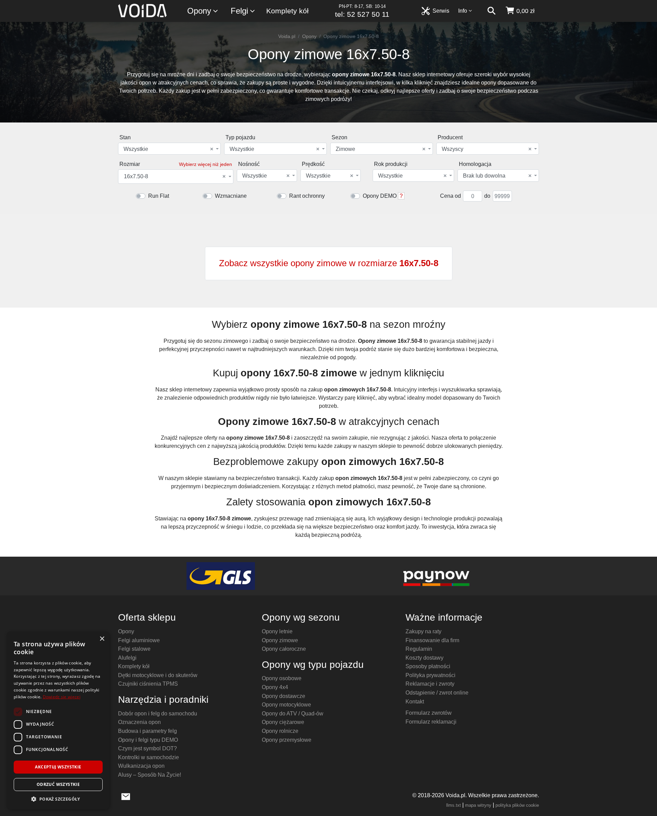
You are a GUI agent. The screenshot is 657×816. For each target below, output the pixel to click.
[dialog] (58, 720)
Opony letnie (277, 631)
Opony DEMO (380, 196)
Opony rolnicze (280, 731)
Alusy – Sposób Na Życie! (149, 775)
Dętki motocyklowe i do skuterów (157, 675)
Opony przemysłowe (286, 740)
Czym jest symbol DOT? (147, 748)
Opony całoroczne (284, 649)
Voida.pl (286, 36)
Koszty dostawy (424, 658)
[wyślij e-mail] (126, 796)
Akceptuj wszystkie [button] (58, 767)
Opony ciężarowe (283, 722)
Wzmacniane (231, 196)
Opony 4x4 (275, 687)
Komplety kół (287, 11)
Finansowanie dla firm (432, 640)
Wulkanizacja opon (141, 766)
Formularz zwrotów (428, 713)
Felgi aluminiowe (139, 640)
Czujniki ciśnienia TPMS (148, 684)
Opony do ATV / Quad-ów (292, 713)
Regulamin (418, 649)
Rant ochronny (307, 196)
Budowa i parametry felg (147, 731)
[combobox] (169, 149)
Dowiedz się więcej (61, 697)
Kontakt (414, 701)
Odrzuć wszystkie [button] (58, 784)
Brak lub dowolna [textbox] (497, 176)
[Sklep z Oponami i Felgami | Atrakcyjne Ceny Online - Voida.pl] (144, 11)
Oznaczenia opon (139, 722)
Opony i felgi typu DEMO (148, 740)
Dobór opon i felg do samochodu (157, 713)
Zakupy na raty (423, 631)
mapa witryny (478, 805)
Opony (199, 10)
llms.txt (453, 805)
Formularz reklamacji (430, 722)
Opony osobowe (281, 678)
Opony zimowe (280, 640)
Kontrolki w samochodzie (148, 757)
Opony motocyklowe (286, 705)
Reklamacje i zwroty (429, 684)
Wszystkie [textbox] (168, 149)
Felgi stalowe (134, 649)
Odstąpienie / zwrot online (436, 693)
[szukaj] (491, 11)
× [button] (101, 639)
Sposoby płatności (427, 666)
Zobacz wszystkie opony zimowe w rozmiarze (328, 263)
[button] (58, 798)
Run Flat (158, 196)
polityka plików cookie (517, 805)
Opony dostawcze (283, 696)
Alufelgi (127, 658)
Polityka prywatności (430, 675)
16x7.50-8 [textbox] (175, 176)
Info (462, 11)
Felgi (239, 10)
